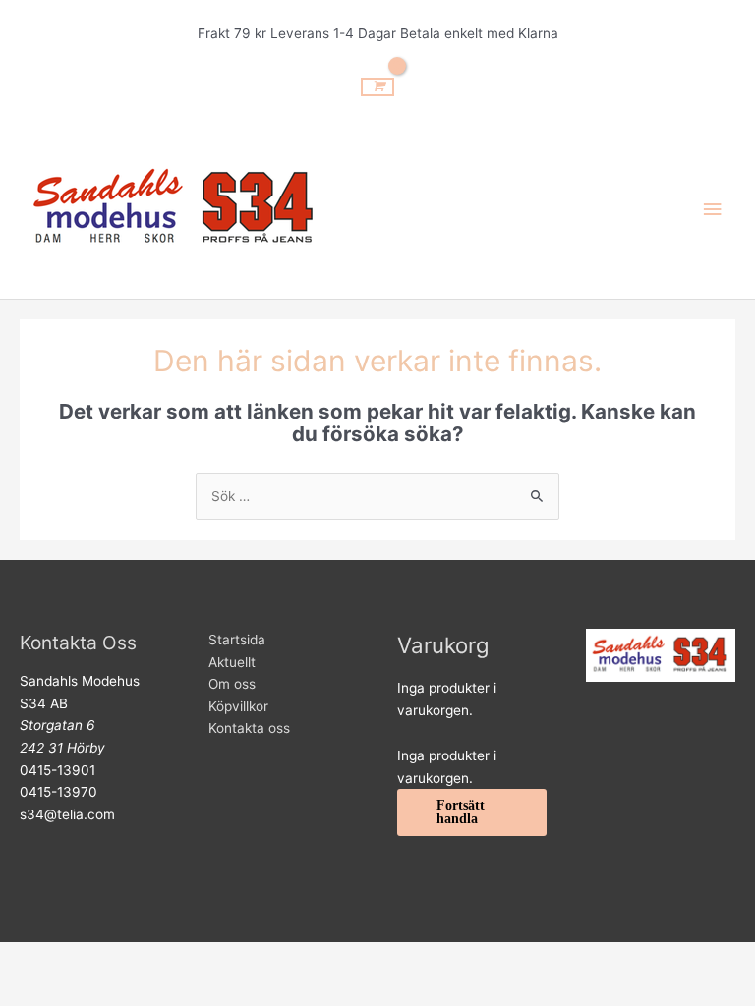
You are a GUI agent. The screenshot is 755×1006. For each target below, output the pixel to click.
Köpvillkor (238, 706)
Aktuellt (232, 662)
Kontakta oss (249, 728)
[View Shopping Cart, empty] (377, 86)
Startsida (236, 639)
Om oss (232, 684)
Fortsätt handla (460, 812)
